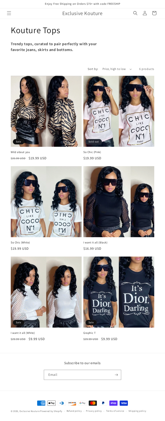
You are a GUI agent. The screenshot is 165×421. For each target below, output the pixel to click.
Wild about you (20, 152)
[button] (9, 13)
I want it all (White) (23, 333)
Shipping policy (137, 410)
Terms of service (115, 410)
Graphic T (89, 333)
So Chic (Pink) (92, 152)
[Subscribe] (116, 375)
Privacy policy (94, 410)
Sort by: (93, 69)
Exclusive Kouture (30, 411)
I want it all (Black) (95, 242)
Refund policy (74, 410)
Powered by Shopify (51, 411)
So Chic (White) (20, 242)
